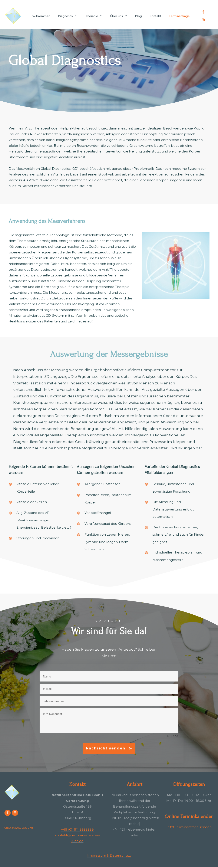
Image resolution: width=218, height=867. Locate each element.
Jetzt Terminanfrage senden (189, 827)
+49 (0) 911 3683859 (77, 829)
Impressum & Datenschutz (109, 855)
